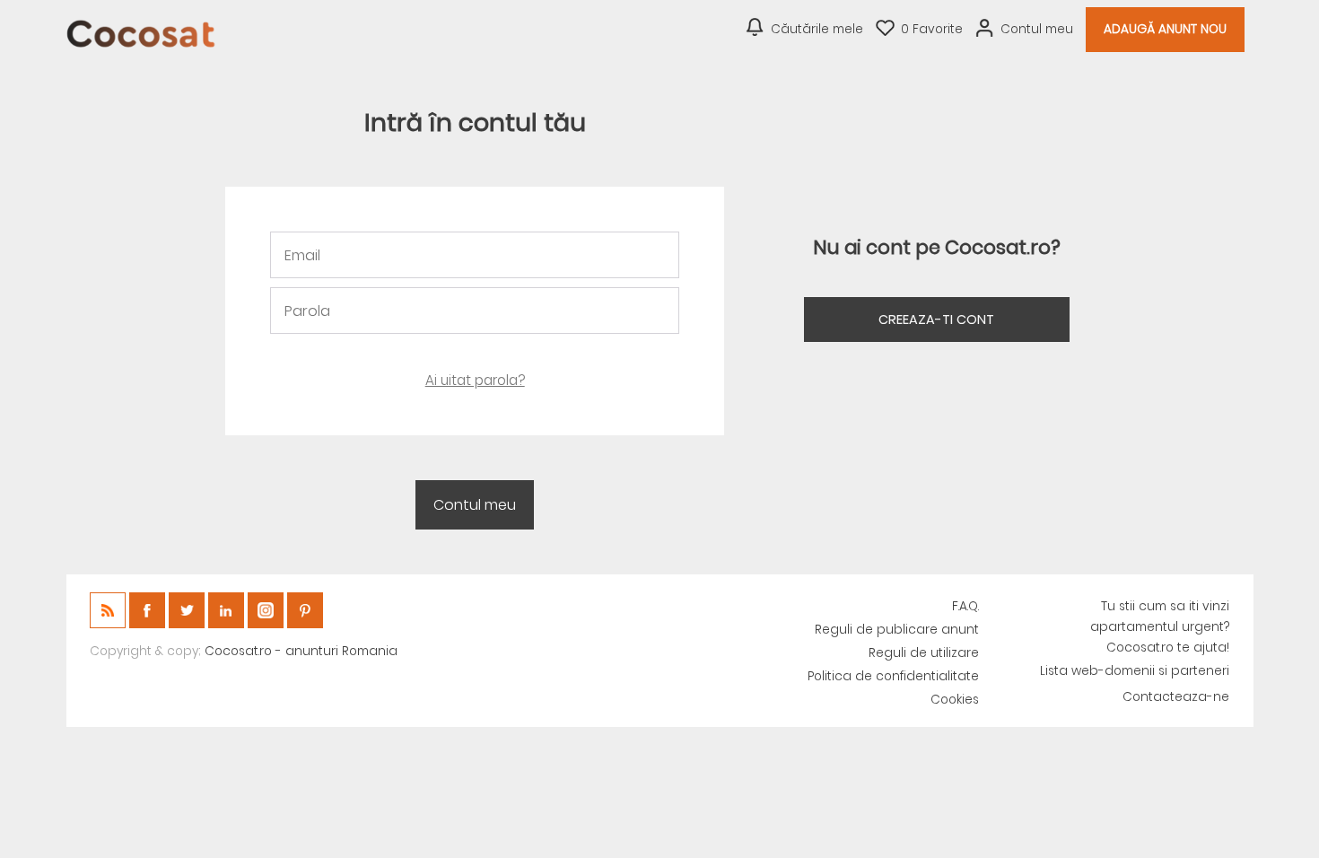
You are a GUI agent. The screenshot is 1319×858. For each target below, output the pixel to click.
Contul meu (1036, 29)
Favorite (932, 29)
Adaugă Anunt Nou (1165, 29)
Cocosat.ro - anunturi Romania (301, 651)
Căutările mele (817, 29)
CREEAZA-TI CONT (936, 319)
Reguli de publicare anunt (897, 629)
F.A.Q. (965, 606)
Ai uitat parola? (475, 380)
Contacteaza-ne (1175, 696)
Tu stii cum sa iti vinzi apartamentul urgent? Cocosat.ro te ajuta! (1159, 627)
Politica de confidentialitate (893, 676)
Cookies (954, 699)
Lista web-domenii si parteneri (1134, 670)
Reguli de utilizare (924, 652)
